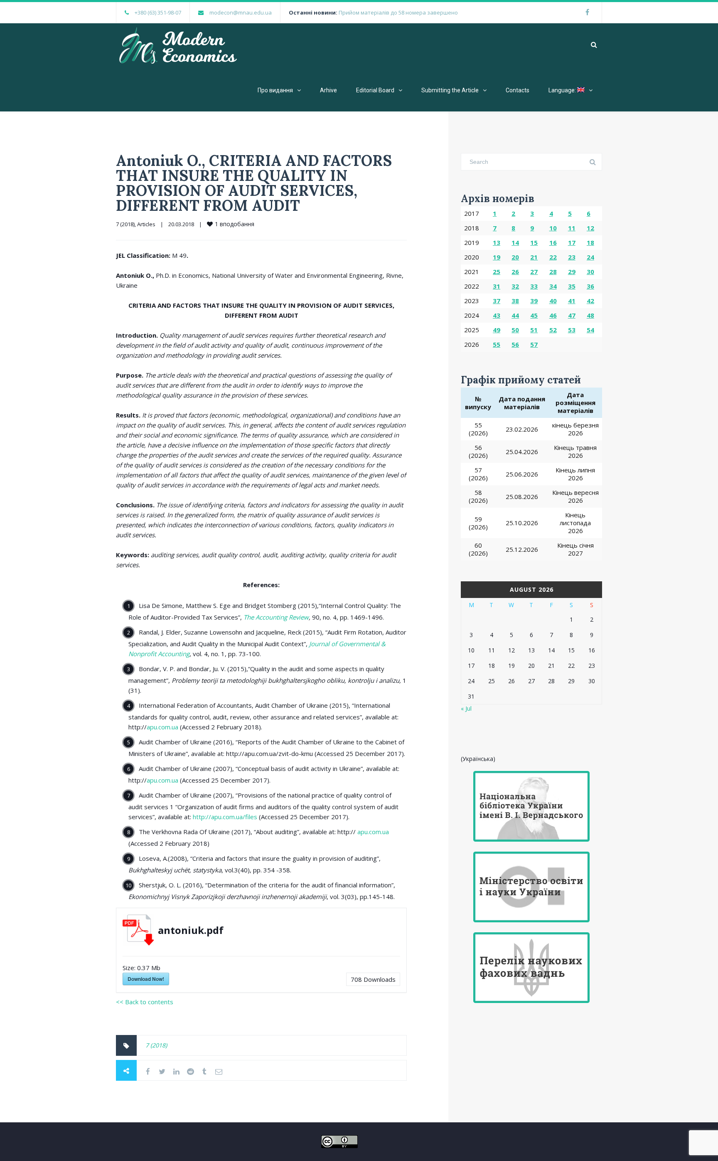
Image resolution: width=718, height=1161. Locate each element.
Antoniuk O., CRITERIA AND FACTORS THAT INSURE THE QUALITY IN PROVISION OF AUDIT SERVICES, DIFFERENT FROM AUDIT (254, 183)
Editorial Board (375, 90)
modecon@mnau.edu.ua (240, 12)
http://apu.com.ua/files (225, 817)
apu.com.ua (162, 727)
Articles (146, 224)
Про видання (275, 90)
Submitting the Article (450, 90)
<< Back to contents (144, 1002)
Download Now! (146, 979)
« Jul (466, 708)
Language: (562, 90)
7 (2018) (125, 224)
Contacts (517, 90)
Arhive (328, 90)
